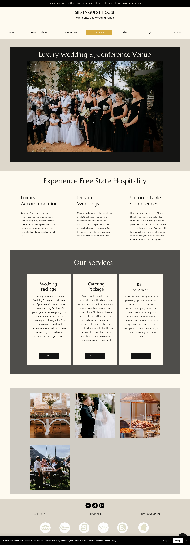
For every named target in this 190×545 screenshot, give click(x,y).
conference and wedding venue (95, 17)
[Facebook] (88, 505)
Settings (165, 540)
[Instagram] (101, 505)
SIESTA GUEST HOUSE (95, 12)
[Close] (186, 540)
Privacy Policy (110, 540)
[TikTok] (95, 505)
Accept (178, 540)
